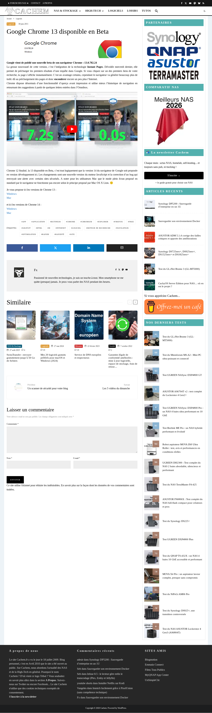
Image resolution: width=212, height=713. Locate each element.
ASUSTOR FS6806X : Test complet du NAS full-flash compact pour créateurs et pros (182, 503)
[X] (186, 3)
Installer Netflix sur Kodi (111, 683)
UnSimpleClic (152, 680)
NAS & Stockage (66, 10)
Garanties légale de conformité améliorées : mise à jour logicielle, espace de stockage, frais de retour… (122, 360)
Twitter (22, 684)
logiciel (76, 228)
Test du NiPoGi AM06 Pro (175, 594)
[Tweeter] (55, 248)
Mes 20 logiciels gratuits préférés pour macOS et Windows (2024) (53, 357)
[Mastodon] (194, 3)
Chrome (71, 222)
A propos (47, 3)
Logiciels (115, 10)
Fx (35, 270)
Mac (9, 197)
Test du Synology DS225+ (176, 521)
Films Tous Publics (155, 669)
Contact (35, 3)
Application (38, 222)
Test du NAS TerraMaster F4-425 (179, 484)
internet (61, 228)
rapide (45, 234)
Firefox (119, 222)
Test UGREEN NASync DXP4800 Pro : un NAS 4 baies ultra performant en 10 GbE (182, 412)
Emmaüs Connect (154, 664)
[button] (156, 11)
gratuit (27, 228)
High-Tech (93, 10)
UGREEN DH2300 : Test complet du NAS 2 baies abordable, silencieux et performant (181, 466)
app (24, 222)
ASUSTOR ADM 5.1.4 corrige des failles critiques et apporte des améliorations (179, 237)
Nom (9, 458)
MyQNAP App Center (157, 674)
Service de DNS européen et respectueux (88, 356)
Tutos (146, 10)
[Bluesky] (199, 3)
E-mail (76, 458)
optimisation (29, 234)
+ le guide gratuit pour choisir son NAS (174, 182)
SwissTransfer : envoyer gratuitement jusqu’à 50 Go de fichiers (21, 357)
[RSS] (203, 3)
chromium (86, 222)
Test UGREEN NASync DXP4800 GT (182, 375)
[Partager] (22, 248)
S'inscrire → (173, 175)
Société (112, 346)
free (131, 222)
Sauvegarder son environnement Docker (179, 221)
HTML (39, 228)
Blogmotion (151, 659)
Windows (12, 193)
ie (49, 228)
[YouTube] (190, 3)
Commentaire (13, 424)
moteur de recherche (98, 228)
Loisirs (132, 10)
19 (44, 350)
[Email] (122, 248)
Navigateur (123, 228)
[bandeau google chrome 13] (72, 49)
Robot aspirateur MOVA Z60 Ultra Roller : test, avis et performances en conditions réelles (181, 448)
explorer (103, 222)
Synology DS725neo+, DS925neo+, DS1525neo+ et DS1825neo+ (176, 253)
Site (73, 234)
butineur (56, 222)
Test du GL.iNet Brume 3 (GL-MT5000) (179, 269)
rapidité (59, 234)
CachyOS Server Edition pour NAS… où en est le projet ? (181, 285)
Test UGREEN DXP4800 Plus (177, 539)
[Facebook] (182, 3)
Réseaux (78, 346)
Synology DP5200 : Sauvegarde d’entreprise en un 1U (174, 205)
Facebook (43, 684)
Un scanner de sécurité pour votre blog (47, 387)
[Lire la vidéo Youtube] (72, 129)
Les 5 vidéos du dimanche (116, 387)
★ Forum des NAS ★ (18, 3)
